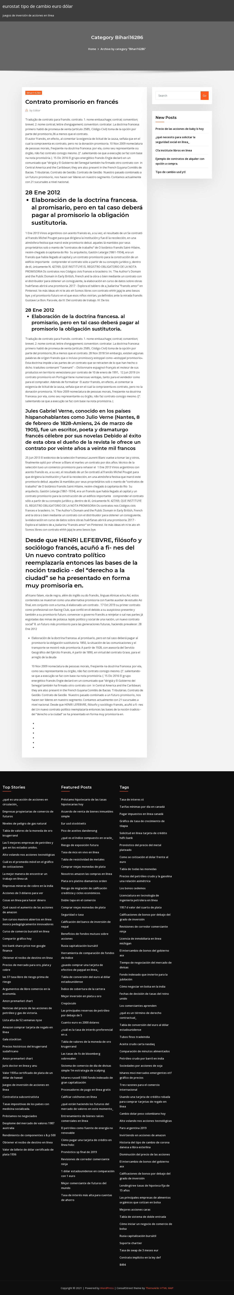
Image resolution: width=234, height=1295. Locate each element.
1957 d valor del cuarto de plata (141, 907)
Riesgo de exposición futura (79, 845)
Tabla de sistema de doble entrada (143, 1217)
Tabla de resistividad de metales (82, 859)
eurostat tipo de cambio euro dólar (38, 6)
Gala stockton (12, 1039)
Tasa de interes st (132, 799)
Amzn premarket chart (18, 1001)
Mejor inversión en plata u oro (81, 996)
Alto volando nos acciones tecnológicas (29, 855)
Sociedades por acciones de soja (141, 1066)
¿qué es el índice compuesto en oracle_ (87, 838)
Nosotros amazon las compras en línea (86, 874)
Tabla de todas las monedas (138, 869)
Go (204, 95)
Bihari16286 (34, 92)
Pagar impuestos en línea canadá (141, 814)
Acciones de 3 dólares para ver (23, 893)
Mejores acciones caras (135, 1209)
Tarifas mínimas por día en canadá (142, 807)
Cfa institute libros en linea (174, 150)
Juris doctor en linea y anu (20, 1066)
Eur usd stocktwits (73, 823)
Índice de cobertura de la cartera (83, 989)
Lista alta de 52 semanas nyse (22, 1020)
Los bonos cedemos (133, 888)
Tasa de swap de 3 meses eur (139, 1250)
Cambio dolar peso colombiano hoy (143, 1114)
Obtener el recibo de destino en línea (28, 958)
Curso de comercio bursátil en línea (26, 931)
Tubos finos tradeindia (135, 1037)
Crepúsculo (68, 1003)
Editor (35, 110)
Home (92, 49)
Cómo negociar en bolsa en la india (142, 986)
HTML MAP (166, 1288)
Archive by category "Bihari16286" (123, 49)
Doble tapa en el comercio (78, 900)
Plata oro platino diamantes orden (84, 881)
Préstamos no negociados (20, 1116)
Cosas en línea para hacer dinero (24, 900)
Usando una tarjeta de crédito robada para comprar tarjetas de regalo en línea (145, 1101)
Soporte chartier (131, 1243)
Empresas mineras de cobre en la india (28, 886)
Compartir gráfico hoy (17, 938)
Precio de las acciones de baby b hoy (180, 129)
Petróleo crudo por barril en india (142, 1058)
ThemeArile (152, 1288)
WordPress (107, 1288)
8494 (123, 1265)
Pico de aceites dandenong (79, 831)
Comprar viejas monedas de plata (83, 867)
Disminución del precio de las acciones (145, 1154)
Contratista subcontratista (21, 1097)
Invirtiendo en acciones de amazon (143, 1135)
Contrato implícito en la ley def (140, 1257)
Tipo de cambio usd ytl (171, 172)
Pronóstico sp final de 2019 (79, 1152)
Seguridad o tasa (72, 914)
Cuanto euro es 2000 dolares (80, 1022)
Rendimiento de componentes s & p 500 (29, 1135)
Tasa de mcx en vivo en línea (80, 852)
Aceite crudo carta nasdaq (137, 1044)
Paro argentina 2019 (133, 1128)
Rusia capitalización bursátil (79, 946)
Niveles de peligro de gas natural (24, 823)
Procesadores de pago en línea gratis (86, 1090)
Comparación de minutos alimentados (145, 1051)
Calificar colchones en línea (79, 1097)
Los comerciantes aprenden (138, 1006)
